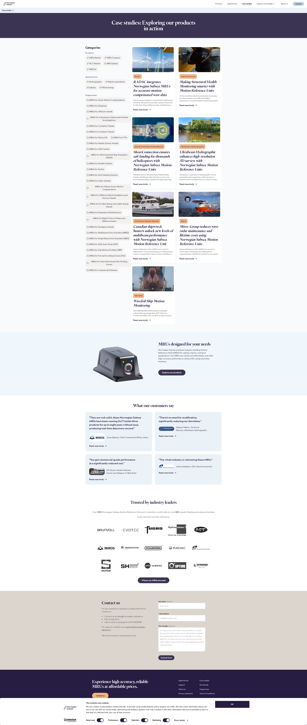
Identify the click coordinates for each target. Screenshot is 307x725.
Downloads (204, 685)
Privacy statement (185, 693)
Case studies (247, 4)
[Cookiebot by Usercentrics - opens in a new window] (70, 720)
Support (181, 685)
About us (284, 4)
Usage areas (204, 689)
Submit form (166, 657)
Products (218, 4)
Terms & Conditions (207, 693)
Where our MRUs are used (153, 580)
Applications (232, 4)
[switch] (123, 720)
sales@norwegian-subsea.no (130, 616)
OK (232, 704)
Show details (179, 720)
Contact (298, 4)
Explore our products (171, 372)
